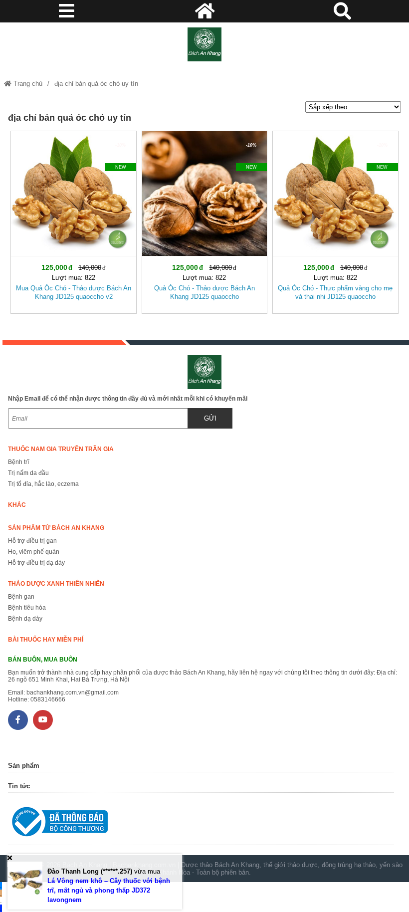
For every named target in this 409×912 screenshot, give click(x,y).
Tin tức (19, 786)
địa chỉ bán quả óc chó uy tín (96, 83)
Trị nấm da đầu (28, 472)
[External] (200, 824)
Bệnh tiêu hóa (27, 607)
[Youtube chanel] (43, 720)
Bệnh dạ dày (25, 618)
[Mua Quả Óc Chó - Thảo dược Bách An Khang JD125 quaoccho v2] (73, 220)
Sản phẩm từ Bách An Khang (56, 527)
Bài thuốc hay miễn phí (45, 639)
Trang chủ (26, 83)
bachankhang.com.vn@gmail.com (72, 692)
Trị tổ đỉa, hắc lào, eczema (43, 483)
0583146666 (47, 699)
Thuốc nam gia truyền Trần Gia (61, 449)
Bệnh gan (21, 596)
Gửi (210, 418)
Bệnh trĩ (18, 461)
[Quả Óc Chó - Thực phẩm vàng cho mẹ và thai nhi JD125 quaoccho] (335, 220)
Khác (17, 504)
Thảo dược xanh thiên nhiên (56, 583)
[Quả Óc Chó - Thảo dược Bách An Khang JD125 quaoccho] (204, 220)
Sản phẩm (23, 765)
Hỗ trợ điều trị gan (32, 540)
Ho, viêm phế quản (33, 551)
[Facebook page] (18, 720)
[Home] (204, 44)
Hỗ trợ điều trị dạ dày (36, 562)
